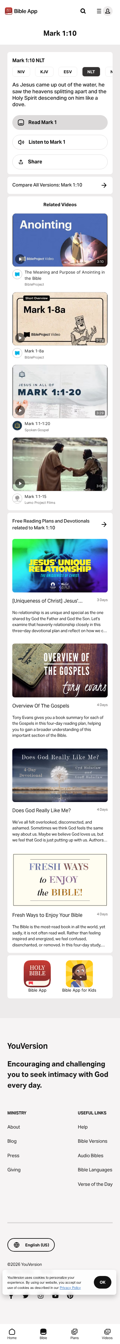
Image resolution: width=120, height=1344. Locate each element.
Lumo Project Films (40, 502)
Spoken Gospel (37, 430)
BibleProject (34, 284)
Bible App (37, 990)
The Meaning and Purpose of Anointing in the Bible (65, 275)
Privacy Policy (70, 1287)
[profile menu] (103, 11)
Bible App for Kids (79, 990)
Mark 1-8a (39, 350)
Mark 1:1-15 (41, 496)
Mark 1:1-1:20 (43, 423)
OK (103, 1282)
